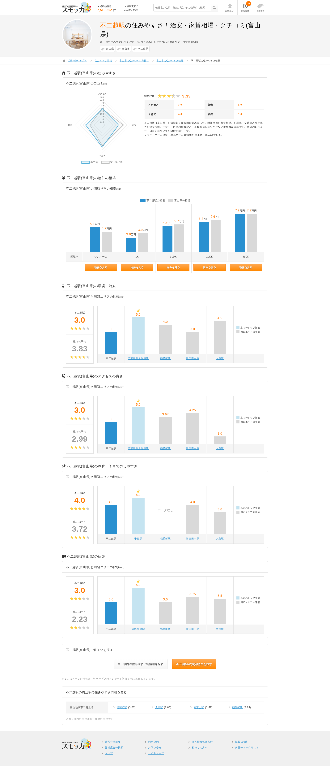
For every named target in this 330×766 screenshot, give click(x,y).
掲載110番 (241, 741)
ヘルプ (109, 753)
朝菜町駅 (237, 707)
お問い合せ (154, 747)
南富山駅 (199, 707)
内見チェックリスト (247, 747)
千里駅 (138, 538)
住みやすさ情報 (103, 60)
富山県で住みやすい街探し (134, 60)
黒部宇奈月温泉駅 (138, 358)
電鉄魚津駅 (138, 628)
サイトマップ (156, 753)
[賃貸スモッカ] (76, 7)
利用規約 (153, 741)
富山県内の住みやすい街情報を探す (140, 664)
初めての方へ (200, 747)
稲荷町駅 (165, 358)
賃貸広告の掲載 (114, 747)
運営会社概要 (113, 741)
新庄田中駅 (192, 358)
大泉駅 (220, 358)
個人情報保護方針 (202, 741)
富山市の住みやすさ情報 (170, 60)
